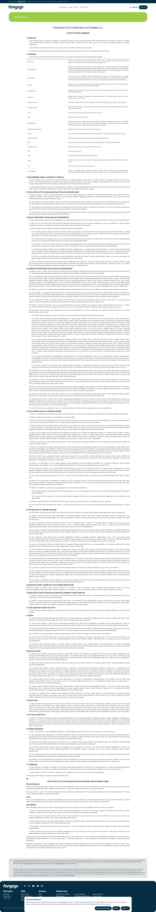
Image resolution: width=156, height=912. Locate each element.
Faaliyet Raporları (97, 894)
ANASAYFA (12, 1)
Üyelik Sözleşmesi (79, 894)
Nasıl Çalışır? (7, 896)
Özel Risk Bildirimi (60, 863)
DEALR (43, 1)
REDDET (116, 908)
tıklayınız (107, 904)
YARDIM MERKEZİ (63, 1)
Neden (40, 896)
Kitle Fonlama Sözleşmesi (82, 896)
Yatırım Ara (6, 898)
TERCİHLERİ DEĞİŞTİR (103, 908)
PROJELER (30, 1)
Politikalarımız (60, 896)
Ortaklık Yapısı (96, 896)
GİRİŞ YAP (135, 7)
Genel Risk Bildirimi (30, 863)
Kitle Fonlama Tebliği (62, 894)
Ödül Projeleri (25, 894)
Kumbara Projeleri (26, 896)
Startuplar (6, 894)
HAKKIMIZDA (51, 1)
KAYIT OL (143, 7)
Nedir (40, 894)
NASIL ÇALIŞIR (73, 7)
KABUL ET (125, 908)
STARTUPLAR (21, 1)
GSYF (37, 1)
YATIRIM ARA (84, 7)
